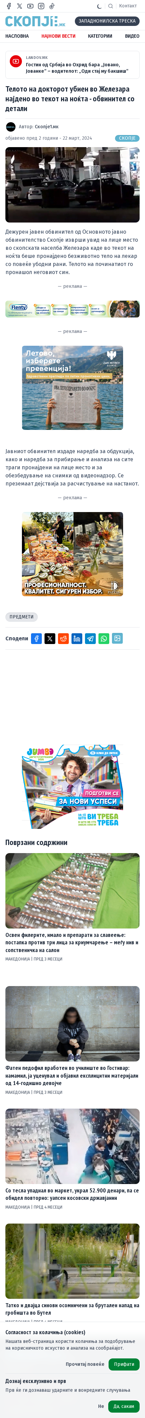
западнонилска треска (107, 21)
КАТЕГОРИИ (100, 36)
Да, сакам (124, 1406)
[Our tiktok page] (52, 6)
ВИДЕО (132, 36)
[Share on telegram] (90, 638)
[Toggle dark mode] (99, 6)
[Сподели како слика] (117, 638)
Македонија (18, 959)
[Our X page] (19, 6)
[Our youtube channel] (30, 6)
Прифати (124, 1364)
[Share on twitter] (50, 638)
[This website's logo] (35, 21)
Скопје (127, 138)
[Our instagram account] (41, 6)
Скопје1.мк (47, 127)
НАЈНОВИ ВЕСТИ (58, 36)
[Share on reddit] (63, 638)
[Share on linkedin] (76, 638)
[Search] (110, 6)
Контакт (128, 6)
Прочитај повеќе (85, 1364)
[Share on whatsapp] (103, 638)
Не (101, 1406)
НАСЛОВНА (17, 36)
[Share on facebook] (36, 638)
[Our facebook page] (8, 6)
